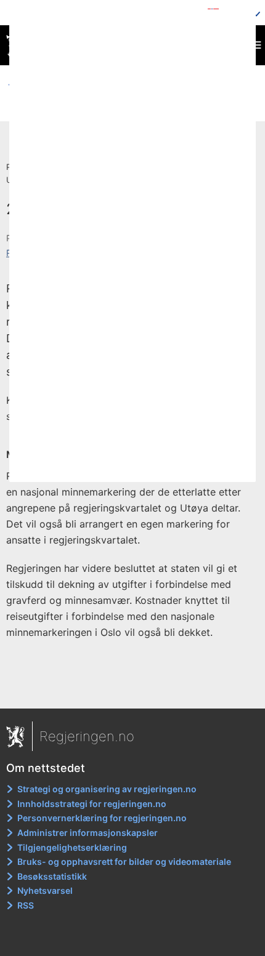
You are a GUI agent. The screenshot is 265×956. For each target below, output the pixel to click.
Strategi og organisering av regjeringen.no (107, 789)
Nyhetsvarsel (45, 890)
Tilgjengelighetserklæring (72, 847)
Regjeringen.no (86, 736)
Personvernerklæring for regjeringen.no (102, 818)
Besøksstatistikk (52, 876)
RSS (25, 905)
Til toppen (132, 691)
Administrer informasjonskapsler (87, 832)
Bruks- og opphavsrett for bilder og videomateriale (124, 861)
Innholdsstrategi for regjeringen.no (91, 803)
